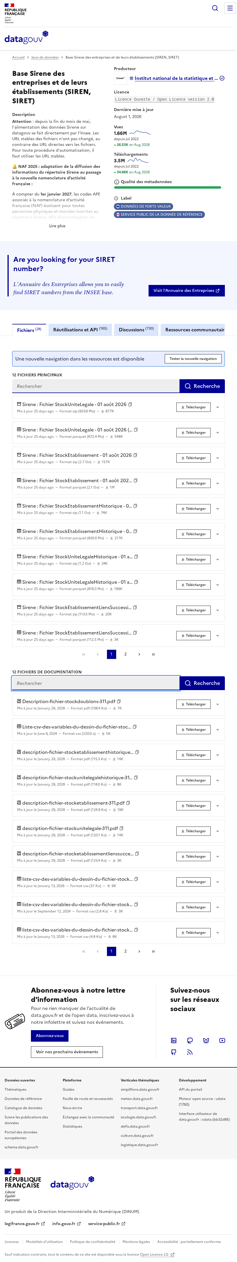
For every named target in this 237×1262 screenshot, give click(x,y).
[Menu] (230, 8)
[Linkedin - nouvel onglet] (173, 1040)
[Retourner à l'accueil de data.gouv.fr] (26, 37)
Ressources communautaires (197, 329)
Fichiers (29, 330)
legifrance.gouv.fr (22, 1224)
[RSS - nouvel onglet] (190, 1052)
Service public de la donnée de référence (162, 214)
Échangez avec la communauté (88, 1117)
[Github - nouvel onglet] (173, 1052)
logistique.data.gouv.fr (139, 1145)
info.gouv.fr (63, 1224)
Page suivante (139, 654)
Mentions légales (136, 1241)
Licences (12, 1241)
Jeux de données (45, 57)
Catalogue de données (23, 1108)
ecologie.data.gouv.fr (138, 1117)
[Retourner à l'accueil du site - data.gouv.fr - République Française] (72, 1185)
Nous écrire (72, 1108)
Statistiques (72, 1126)
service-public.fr (104, 1224)
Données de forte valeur (146, 206)
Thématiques (15, 1089)
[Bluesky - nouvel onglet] (206, 1040)
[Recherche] (215, 8)
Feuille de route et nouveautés (88, 1098)
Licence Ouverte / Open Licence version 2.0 (164, 99)
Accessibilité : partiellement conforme (189, 1241)
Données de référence (23, 1098)
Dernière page (153, 654)
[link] (187, 290)
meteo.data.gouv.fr (137, 1098)
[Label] (116, 198)
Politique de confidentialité (92, 1241)
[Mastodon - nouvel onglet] (190, 1040)
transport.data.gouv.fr (139, 1108)
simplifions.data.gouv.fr (140, 1089)
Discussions (136, 329)
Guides (68, 1089)
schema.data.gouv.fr (21, 1147)
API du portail (190, 1089)
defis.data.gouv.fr (135, 1126)
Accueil (18, 57)
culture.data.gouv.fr (137, 1135)
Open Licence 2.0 (154, 1254)
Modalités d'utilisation (44, 1241)
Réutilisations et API (80, 329)
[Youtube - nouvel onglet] (222, 1040)
